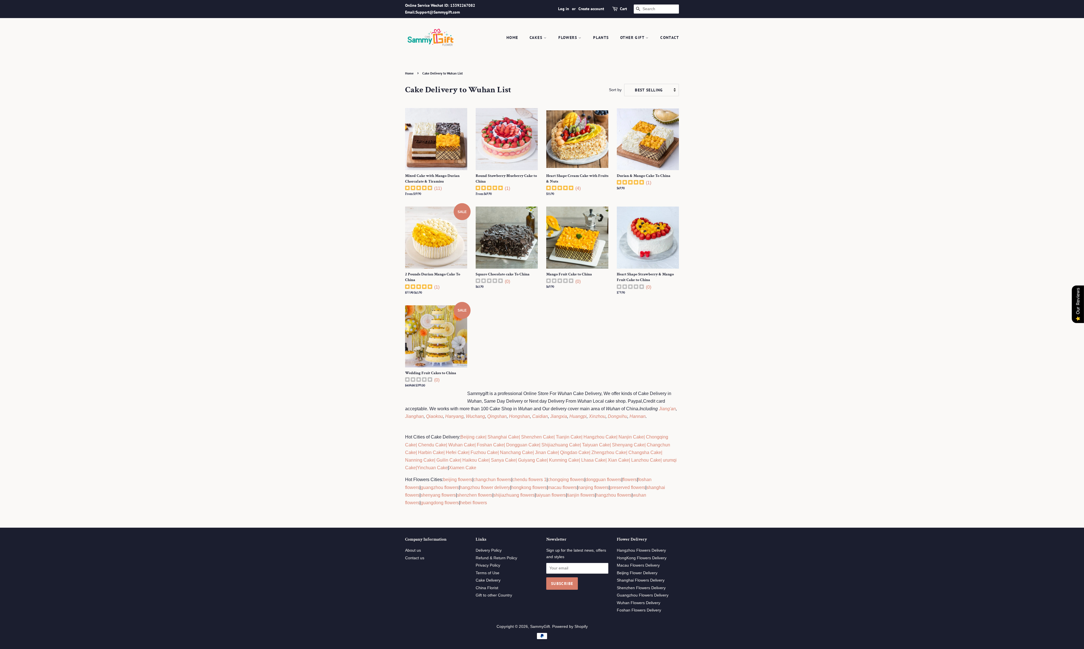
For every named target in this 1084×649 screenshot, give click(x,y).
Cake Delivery (488, 580)
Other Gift (633, 37)
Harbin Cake (430, 452)
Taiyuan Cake (596, 444)
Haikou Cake (475, 460)
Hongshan (519, 416)
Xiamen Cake (462, 467)
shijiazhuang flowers (514, 495)
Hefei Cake (457, 452)
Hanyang (454, 416)
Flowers (568, 37)
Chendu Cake (432, 444)
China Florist (487, 588)
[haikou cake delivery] (461, 460)
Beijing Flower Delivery (637, 573)
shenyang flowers (438, 495)
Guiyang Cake (532, 460)
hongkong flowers (529, 487)
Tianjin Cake (568, 437)
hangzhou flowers (613, 495)
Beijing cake (472, 437)
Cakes (537, 37)
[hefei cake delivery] (445, 452)
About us (413, 550)
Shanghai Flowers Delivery (641, 580)
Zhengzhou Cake (608, 452)
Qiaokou (434, 416)
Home (512, 37)
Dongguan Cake (522, 444)
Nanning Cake (419, 460)
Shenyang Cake (628, 444)
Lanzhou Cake (646, 460)
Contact (669, 37)
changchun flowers (492, 479)
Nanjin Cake (631, 437)
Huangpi (578, 416)
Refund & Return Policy (496, 558)
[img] (418, 189)
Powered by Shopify (570, 626)
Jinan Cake (546, 452)
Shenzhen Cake (537, 437)
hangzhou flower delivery (485, 487)
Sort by (615, 89)
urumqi (669, 460)
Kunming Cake (563, 460)
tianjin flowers (581, 495)
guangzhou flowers (440, 487)
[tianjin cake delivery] (555, 437)
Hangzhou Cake (599, 437)
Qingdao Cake (574, 452)
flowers (629, 479)
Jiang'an (667, 408)
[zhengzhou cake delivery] (590, 452)
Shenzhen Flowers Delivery (641, 588)
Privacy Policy (488, 565)
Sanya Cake (503, 460)
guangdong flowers (440, 502)
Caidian (540, 416)
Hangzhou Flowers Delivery (641, 550)
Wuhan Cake (461, 444)
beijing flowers (457, 479)
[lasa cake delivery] (580, 460)
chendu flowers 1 (529, 479)
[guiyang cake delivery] (517, 460)
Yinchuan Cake (432, 467)
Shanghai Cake (502, 437)
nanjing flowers (593, 487)
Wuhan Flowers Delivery (638, 603)
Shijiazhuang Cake (560, 444)
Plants (601, 37)
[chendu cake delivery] (417, 444)
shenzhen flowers (474, 495)
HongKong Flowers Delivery (641, 558)
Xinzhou (597, 416)
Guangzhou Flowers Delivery (642, 595)
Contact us (414, 558)
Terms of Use (487, 573)
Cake (410, 467)
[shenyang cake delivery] (611, 444)
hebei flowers (473, 502)
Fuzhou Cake (483, 452)
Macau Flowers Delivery (638, 565)
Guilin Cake (447, 460)
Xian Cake (618, 460)
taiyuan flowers (551, 495)
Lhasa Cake (593, 460)
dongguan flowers (603, 479)
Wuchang (475, 416)
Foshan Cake (490, 444)
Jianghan (414, 416)
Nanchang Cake (516, 452)
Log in (563, 8)
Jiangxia (558, 416)
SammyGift (540, 626)
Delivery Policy (489, 550)
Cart (623, 8)
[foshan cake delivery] (476, 444)
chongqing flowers (566, 479)
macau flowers (562, 487)
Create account (591, 8)
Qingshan (497, 416)
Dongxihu (617, 416)
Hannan (638, 416)
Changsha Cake (644, 452)
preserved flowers (627, 487)
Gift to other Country (494, 595)
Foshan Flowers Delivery (639, 610)
